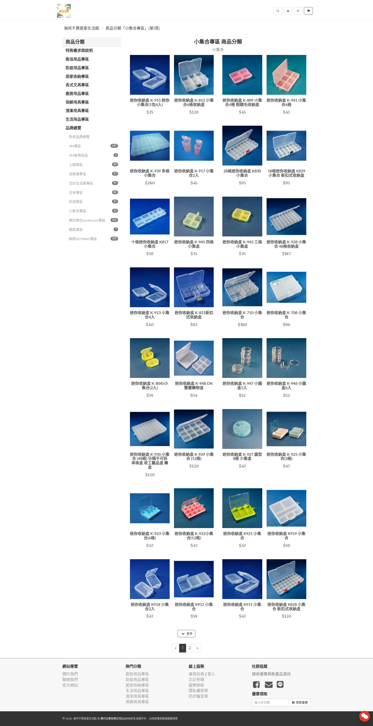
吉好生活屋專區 (93, 183)
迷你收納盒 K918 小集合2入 (150, 607)
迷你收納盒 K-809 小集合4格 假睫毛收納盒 (242, 103)
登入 (211, 673)
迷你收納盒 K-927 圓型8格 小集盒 (242, 457)
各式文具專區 (77, 85)
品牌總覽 (73, 128)
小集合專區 (93, 211)
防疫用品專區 (77, 68)
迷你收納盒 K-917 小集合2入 (194, 173)
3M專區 (93, 146)
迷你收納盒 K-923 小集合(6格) (149, 536)
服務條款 (196, 685)
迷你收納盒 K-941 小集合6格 (286, 103)
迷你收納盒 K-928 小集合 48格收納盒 (286, 244)
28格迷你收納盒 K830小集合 (242, 173)
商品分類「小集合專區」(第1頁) (133, 28)
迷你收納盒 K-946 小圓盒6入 (286, 386)
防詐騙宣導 (198, 696)
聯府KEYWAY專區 (93, 239)
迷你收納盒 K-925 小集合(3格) (286, 457)
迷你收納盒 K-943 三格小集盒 (242, 244)
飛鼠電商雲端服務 (162, 718)
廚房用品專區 (77, 94)
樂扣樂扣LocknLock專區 (93, 220)
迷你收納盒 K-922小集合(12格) (194, 536)
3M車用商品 (93, 155)
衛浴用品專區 (77, 59)
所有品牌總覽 (79, 137)
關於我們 (70, 673)
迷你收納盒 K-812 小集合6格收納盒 (194, 103)
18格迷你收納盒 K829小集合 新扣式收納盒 (286, 173)
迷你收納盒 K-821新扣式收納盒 (194, 315)
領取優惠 (302, 702)
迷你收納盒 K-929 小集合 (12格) (194, 457)
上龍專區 (93, 165)
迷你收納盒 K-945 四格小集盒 (194, 244)
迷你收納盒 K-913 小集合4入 (149, 315)
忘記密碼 (196, 679)
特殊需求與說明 (79, 51)
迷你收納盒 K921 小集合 (242, 536)
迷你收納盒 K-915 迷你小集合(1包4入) (149, 103)
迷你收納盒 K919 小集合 (286, 536)
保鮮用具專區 (77, 102)
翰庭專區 (93, 229)
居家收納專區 (77, 77)
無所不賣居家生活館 (81, 28)
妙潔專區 (93, 202)
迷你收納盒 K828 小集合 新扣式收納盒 (286, 607)
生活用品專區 (77, 120)
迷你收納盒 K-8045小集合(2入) (149, 386)
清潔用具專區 (77, 111)
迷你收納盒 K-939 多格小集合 (149, 173)
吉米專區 (93, 192)
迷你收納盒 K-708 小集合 (286, 315)
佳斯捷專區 (93, 174)
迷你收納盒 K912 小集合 (194, 607)
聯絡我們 (70, 679)
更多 (189, 634)
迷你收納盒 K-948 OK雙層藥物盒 (194, 386)
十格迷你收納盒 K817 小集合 (149, 244)
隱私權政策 (198, 690)
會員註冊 (196, 673)
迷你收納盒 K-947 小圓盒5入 (242, 386)
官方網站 (70, 685)
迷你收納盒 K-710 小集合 (242, 315)
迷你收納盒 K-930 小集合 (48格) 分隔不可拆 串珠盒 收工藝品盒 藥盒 (149, 461)
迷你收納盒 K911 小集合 (242, 607)
